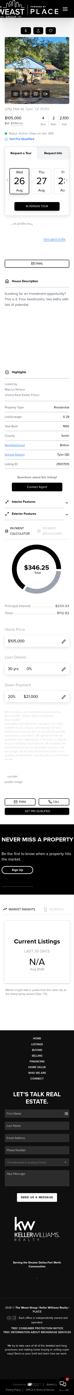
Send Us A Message (37, 1197)
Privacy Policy (13, 1389)
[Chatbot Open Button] (63, 1384)
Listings (37, 1044)
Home (37, 1038)
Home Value (37, 1067)
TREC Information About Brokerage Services (37, 1332)
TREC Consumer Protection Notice (37, 1328)
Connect (37, 1078)
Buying (37, 1050)
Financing (37, 1061)
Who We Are (37, 1073)
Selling (37, 1055)
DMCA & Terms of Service (40, 1389)
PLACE (37, 1311)
